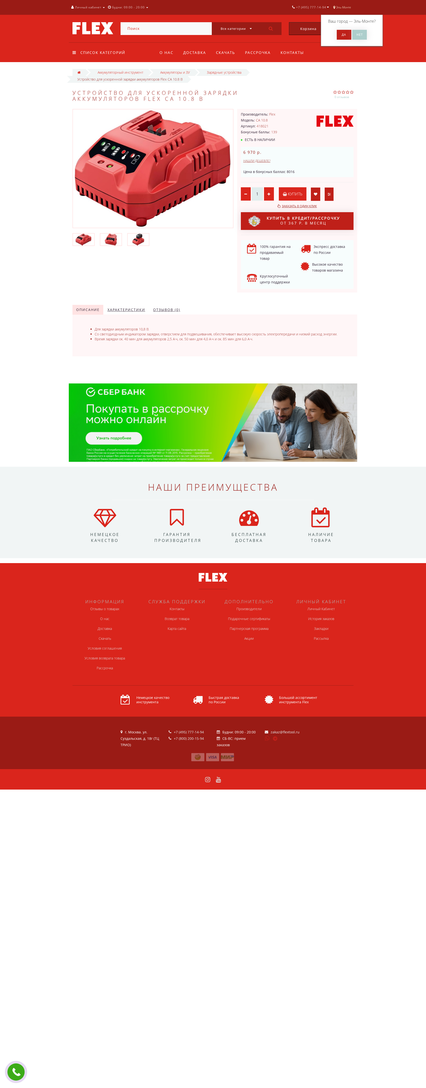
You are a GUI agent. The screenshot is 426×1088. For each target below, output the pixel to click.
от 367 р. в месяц (303, 220)
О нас (166, 52)
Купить (294, 194)
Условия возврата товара (105, 658)
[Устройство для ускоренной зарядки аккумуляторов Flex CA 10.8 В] (83, 239)
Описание (88, 309)
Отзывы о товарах (104, 608)
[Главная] (79, 72)
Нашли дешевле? (256, 161)
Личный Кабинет (321, 608)
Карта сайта (177, 628)
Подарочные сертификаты (249, 618)
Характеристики (126, 309)
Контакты (292, 52)
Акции (249, 638)
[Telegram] (275, 738)
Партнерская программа (249, 628)
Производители (249, 608)
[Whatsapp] (267, 737)
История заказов (321, 618)
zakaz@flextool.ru (285, 732)
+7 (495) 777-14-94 (189, 732)
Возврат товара (177, 618)
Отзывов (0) (166, 309)
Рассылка (321, 638)
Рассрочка (258, 52)
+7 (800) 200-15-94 (189, 738)
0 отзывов (342, 97)
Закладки (321, 628)
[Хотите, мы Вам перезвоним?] (16, 1072)
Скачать (225, 52)
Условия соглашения (105, 648)
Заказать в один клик (299, 206)
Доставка (194, 52)
